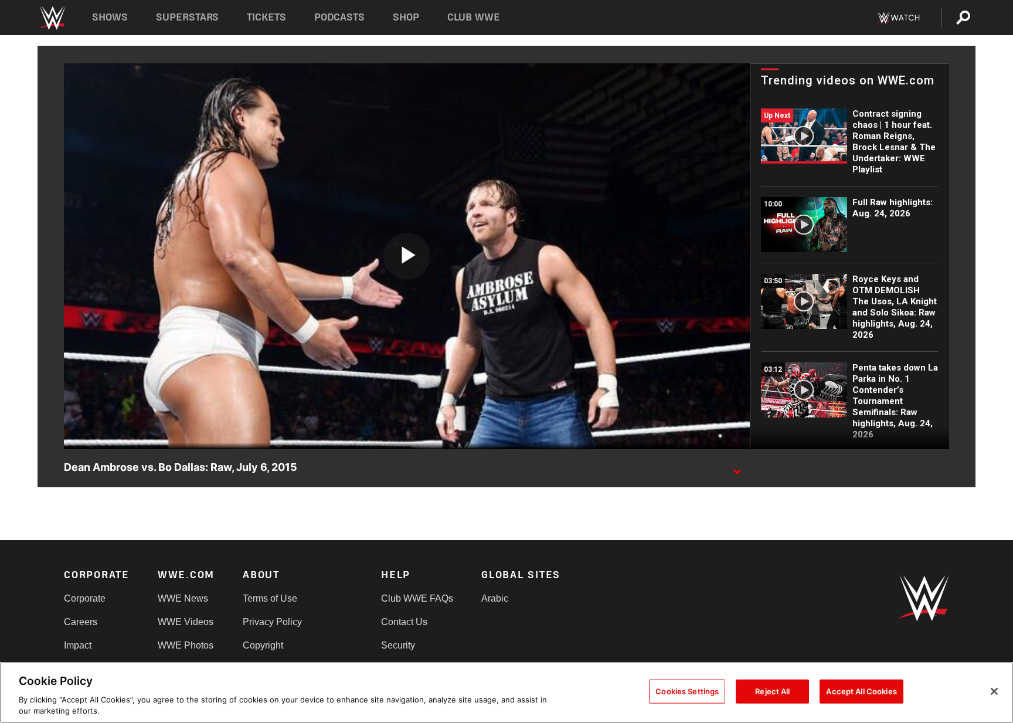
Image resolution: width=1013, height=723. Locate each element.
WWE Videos (185, 622)
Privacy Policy (272, 622)
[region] (506, 692)
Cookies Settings (687, 691)
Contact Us (404, 622)
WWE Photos (185, 645)
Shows (110, 17)
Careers (80, 622)
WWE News (183, 598)
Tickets (266, 17)
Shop (406, 17)
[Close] (994, 691)
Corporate (85, 598)
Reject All (772, 691)
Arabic (494, 598)
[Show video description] (737, 468)
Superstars (187, 17)
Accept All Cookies (861, 691)
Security (398, 645)
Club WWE (473, 17)
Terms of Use (270, 598)
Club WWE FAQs (417, 598)
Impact (77, 645)
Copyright (263, 645)
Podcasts (339, 17)
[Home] (52, 18)
